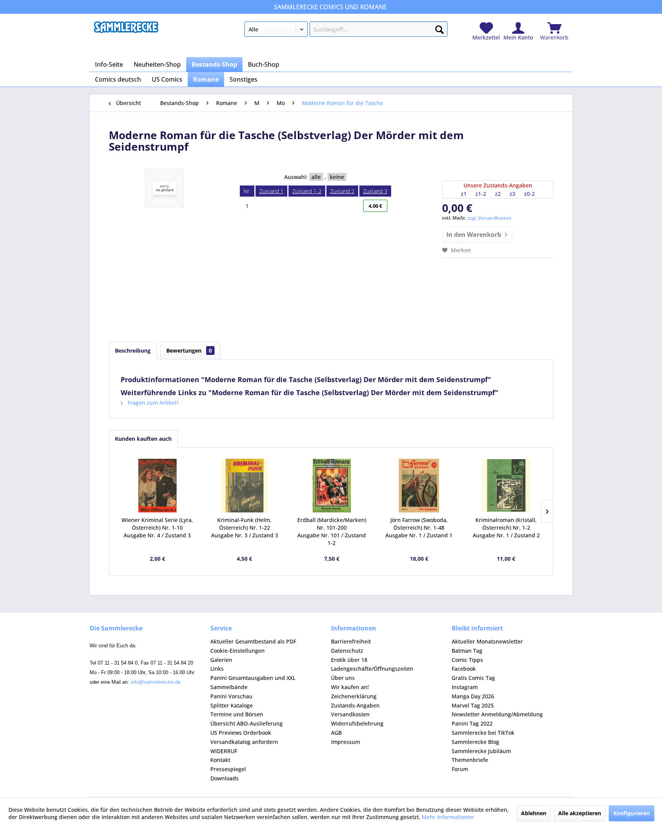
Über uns (343, 677)
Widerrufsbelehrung (357, 723)
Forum (460, 769)
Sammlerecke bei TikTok (483, 732)
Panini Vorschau (231, 696)
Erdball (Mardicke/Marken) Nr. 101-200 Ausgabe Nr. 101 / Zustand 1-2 (331, 531)
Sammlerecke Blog (475, 741)
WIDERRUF (223, 751)
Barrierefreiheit (351, 641)
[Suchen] (439, 28)
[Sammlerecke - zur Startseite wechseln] (126, 31)
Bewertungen (189, 350)
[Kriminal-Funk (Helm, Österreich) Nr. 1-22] (245, 485)
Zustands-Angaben (355, 705)
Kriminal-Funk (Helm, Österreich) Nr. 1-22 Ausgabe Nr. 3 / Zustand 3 (244, 527)
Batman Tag (467, 650)
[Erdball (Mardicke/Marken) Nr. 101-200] (332, 485)
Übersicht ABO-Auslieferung (246, 723)
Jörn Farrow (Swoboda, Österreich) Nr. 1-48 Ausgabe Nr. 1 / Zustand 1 (418, 527)
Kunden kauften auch (143, 438)
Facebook (464, 668)
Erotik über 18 (349, 659)
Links (217, 668)
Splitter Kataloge (231, 705)
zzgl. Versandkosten (489, 218)
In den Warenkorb (473, 234)
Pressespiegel (228, 769)
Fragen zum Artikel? (152, 402)
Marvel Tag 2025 (473, 705)
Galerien (221, 659)
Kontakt (220, 759)
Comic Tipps (467, 659)
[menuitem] (345, 30)
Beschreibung (133, 350)
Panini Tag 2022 (472, 723)
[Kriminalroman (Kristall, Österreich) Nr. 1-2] (506, 485)
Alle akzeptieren (579, 813)
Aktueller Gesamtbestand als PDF (253, 641)
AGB (336, 732)
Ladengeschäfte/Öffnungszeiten (372, 668)
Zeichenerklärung (354, 696)
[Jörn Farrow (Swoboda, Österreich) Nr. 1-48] (419, 485)
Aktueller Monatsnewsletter (487, 641)
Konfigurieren (631, 813)
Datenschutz (347, 650)
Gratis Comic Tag (473, 677)
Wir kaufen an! (350, 687)
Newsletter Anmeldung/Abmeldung (497, 714)
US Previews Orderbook (240, 732)
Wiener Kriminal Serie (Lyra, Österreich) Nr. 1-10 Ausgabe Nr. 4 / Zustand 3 (157, 527)
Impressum (345, 741)
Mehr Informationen (448, 817)
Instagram (465, 687)
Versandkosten (350, 714)
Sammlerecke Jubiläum (481, 751)
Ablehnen (533, 813)
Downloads (224, 778)
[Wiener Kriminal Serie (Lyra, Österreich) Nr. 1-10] (157, 485)
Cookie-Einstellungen (237, 650)
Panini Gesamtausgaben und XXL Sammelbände (252, 682)
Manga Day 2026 (473, 696)
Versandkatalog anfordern (244, 741)
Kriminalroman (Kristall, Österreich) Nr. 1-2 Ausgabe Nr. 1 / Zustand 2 (506, 527)
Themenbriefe (470, 759)
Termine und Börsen (236, 714)
